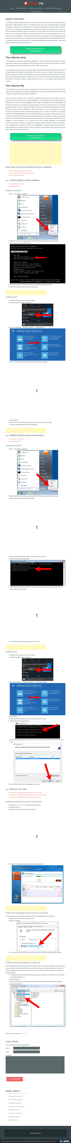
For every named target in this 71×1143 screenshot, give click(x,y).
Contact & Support (36, 11)
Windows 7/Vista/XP (17, 184)
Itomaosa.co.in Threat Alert (16, 1106)
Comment (9, 1055)
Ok (61, 1141)
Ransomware (24, 1033)
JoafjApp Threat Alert (14, 1103)
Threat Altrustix (13, 1120)
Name (7, 1048)
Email (7, 1052)
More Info (66, 1141)
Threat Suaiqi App (13, 1116)
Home (12, 8)
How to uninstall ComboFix (53, 8)
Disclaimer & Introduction (35, 8)
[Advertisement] (22, 154)
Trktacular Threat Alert (15, 1113)
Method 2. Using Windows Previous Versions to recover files (28, 795)
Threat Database (21, 8)
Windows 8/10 (15, 186)
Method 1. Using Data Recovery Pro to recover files (26, 792)
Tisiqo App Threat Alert (15, 1096)
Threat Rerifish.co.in (14, 1110)
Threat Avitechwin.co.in (15, 1099)
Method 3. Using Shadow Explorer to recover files (25, 797)
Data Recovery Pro (20, 805)
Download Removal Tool (35, 50)
